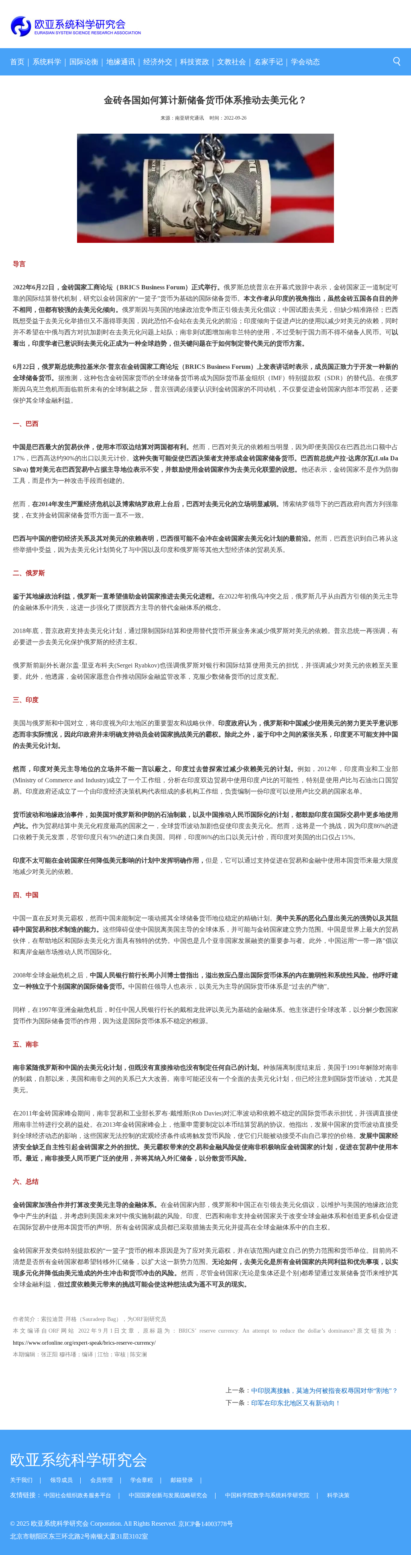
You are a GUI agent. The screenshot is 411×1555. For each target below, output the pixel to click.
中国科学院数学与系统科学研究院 (267, 1495)
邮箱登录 (182, 1480)
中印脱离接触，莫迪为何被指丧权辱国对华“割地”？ (324, 1390)
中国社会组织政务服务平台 (77, 1495)
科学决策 (338, 1495)
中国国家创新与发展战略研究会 (168, 1495)
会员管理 (101, 1480)
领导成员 (61, 1480)
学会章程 (141, 1480)
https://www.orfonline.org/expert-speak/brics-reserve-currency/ (84, 1343)
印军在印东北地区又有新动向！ (296, 1403)
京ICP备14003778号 (205, 1523)
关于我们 (21, 1480)
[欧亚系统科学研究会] (53, 27)
